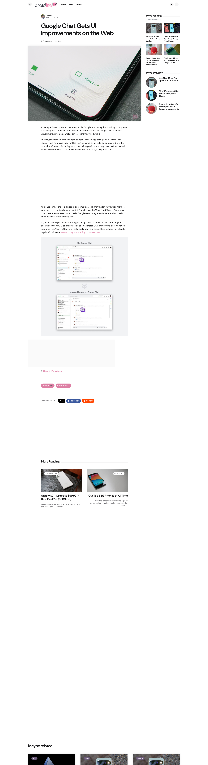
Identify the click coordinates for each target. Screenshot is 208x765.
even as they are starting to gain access (80, 232)
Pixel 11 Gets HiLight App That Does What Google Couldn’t (172, 60)
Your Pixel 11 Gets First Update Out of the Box (153, 39)
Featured (140, 758)
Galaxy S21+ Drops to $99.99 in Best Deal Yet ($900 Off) (60, 497)
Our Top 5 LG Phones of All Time (108, 495)
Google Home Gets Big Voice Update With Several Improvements (153, 61)
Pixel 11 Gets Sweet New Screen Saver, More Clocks (171, 39)
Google (48, 386)
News (34, 758)
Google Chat (64, 386)
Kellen (50, 15)
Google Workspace (52, 371)
